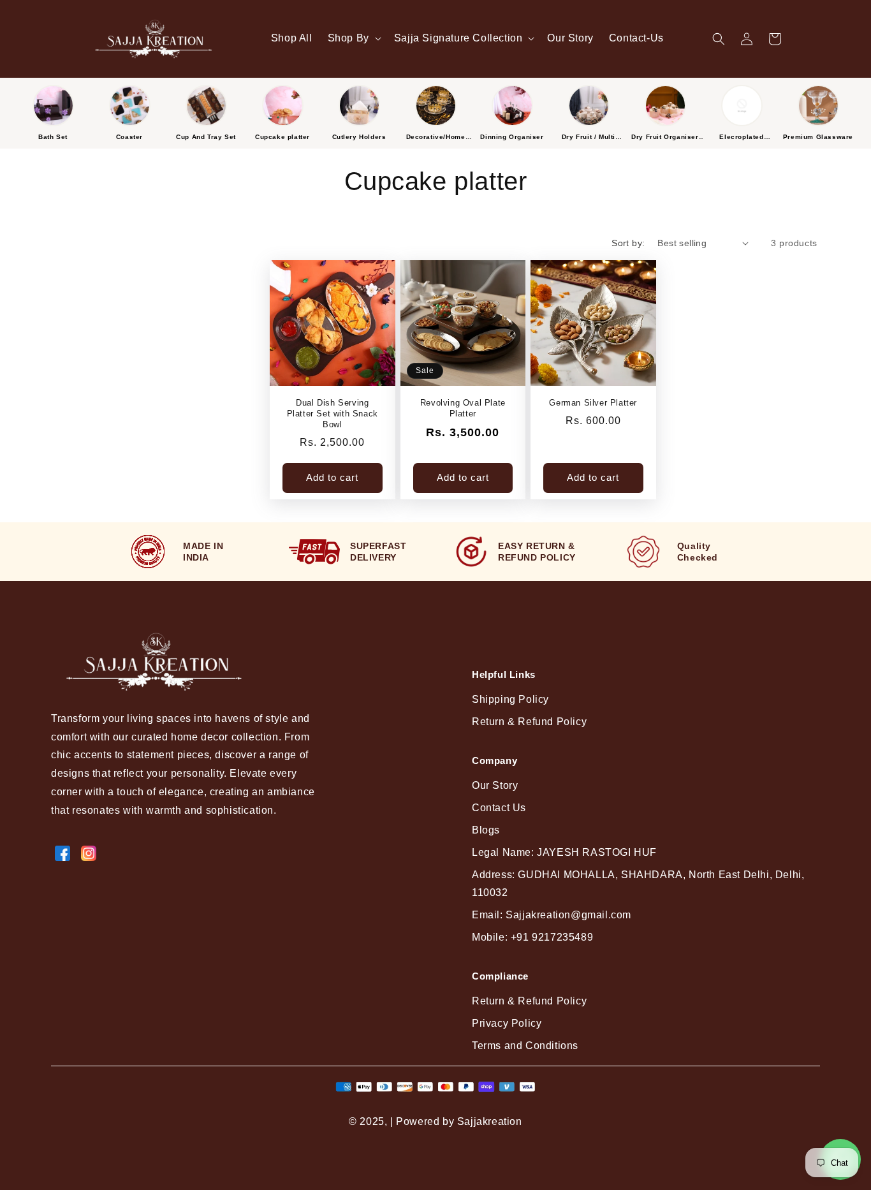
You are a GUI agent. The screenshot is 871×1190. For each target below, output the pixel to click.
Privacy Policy (506, 1023)
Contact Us (499, 807)
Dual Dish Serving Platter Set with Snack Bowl (332, 413)
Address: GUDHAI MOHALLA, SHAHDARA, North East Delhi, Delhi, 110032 (638, 884)
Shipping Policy (510, 699)
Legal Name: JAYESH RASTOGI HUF (564, 852)
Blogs (486, 830)
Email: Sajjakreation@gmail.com (551, 914)
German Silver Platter (593, 403)
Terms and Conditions (525, 1045)
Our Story (495, 785)
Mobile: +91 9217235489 (532, 937)
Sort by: (628, 243)
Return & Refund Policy (529, 721)
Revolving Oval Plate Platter (463, 408)
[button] (353, 38)
